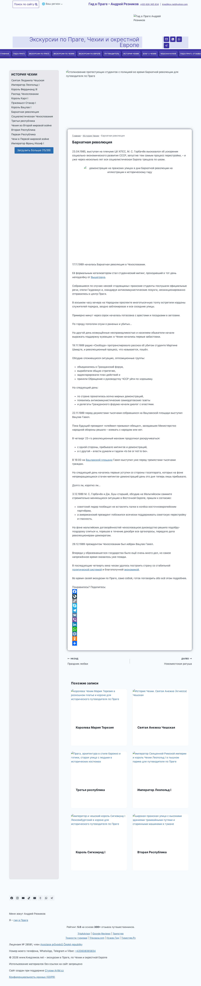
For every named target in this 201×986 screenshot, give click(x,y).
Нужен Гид (113, 937)
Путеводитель (111, 54)
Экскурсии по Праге (39, 54)
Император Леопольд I (154, 790)
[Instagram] (17, 897)
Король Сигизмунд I (90, 852)
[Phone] (173, 39)
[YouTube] (23, 897)
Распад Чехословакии (25, 93)
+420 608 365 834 (149, 4)
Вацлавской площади (99, 459)
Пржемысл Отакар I (23, 102)
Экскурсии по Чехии (63, 54)
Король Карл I (19, 98)
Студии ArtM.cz (54, 970)
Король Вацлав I (21, 107)
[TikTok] (28, 897)
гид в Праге (21, 920)
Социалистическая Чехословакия (32, 116)
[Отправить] (129, 643)
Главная (76, 135)
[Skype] (129, 605)
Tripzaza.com (96, 937)
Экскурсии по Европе (89, 54)
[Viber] (129, 619)
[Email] (166, 39)
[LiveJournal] (129, 596)
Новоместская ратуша (178, 661)
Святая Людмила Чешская (27, 80)
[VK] (129, 615)
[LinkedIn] (129, 624)
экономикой (131, 569)
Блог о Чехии (149, 54)
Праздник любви (78, 661)
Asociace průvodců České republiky (61, 944)
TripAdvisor (84, 933)
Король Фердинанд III (24, 89)
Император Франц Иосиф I (27, 143)
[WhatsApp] (179, 39)
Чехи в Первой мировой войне (30, 138)
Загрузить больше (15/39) (34, 150)
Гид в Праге (19, 54)
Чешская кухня (168, 54)
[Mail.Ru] (129, 634)
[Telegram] (166, 45)
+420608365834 (85, 950)
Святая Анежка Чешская (156, 727)
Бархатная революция (25, 111)
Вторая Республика (152, 852)
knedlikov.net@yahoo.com (175, 4)
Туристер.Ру (128, 937)
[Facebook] (129, 591)
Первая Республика (23, 134)
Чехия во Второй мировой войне (31, 125)
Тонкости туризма (76, 937)
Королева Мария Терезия (95, 727)
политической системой (87, 569)
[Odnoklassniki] (129, 638)
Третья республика (90, 790)
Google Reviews (101, 933)
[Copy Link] (129, 601)
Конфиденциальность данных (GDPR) (32, 977)
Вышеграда (98, 277)
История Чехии (131, 54)
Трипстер (118, 933)
